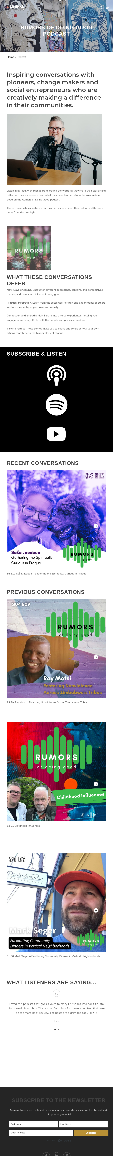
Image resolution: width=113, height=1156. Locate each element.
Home (10, 57)
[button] (107, 7)
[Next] (96, 526)
